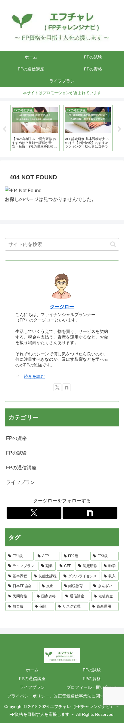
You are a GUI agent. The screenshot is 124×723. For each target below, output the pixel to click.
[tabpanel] (35, 128)
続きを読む (34, 376)
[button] (113, 244)
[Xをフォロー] (57, 387)
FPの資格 (92, 678)
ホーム (32, 670)
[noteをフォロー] (66, 387)
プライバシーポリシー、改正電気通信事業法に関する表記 (62, 696)
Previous (5, 129)
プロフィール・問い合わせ (92, 687)
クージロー (62, 306)
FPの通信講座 (32, 678)
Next (119, 129)
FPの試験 (92, 670)
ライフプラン (32, 687)
